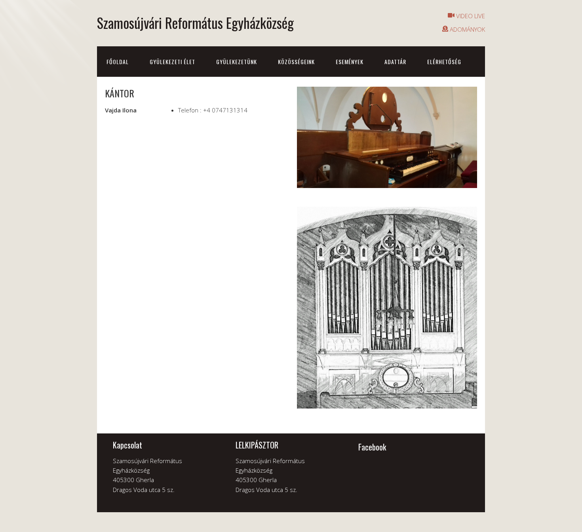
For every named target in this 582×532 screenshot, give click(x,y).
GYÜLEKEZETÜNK (236, 61)
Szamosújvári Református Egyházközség (195, 22)
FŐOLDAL (118, 61)
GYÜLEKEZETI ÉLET (172, 61)
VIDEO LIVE (470, 16)
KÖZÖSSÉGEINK (296, 61)
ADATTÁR (395, 61)
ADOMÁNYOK (466, 29)
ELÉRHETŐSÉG (444, 61)
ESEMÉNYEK (349, 61)
